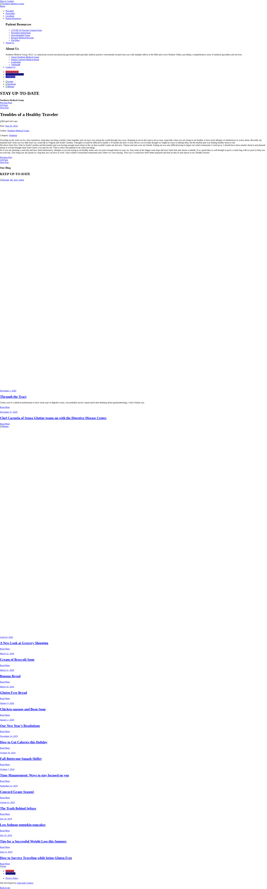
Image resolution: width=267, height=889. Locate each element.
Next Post (4, 108)
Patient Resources (13, 18)
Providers (10, 11)
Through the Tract (13, 396)
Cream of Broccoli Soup (17, 659)
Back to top (5, 887)
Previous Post (6, 103)
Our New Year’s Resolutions (20, 726)
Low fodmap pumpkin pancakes (22, 825)
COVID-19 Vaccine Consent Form (26, 30)
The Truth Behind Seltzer (18, 808)
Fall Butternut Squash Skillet (21, 758)
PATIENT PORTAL (15, 74)
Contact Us (10, 67)
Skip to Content (7, 1)
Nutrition (13, 135)
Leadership (16, 62)
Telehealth (15, 64)
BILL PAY (10, 77)
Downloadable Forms (20, 35)
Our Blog (15, 40)
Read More (5, 407)
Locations (10, 16)
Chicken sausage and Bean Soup (23, 709)
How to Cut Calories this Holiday (23, 742)
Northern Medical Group (18, 130)
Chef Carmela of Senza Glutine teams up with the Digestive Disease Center (53, 418)
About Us (10, 43)
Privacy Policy (12, 878)
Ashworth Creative (25, 883)
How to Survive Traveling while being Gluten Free (36, 858)
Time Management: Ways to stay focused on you (34, 775)
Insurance (10, 871)
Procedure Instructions (21, 33)
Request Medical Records (22, 38)
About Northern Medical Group (25, 57)
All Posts (4, 105)
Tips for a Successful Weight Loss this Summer (33, 841)
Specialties (10, 13)
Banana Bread (10, 676)
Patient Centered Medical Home (25, 59)
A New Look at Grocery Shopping (24, 643)
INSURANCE (12, 72)
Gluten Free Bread (13, 692)
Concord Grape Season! (17, 792)
